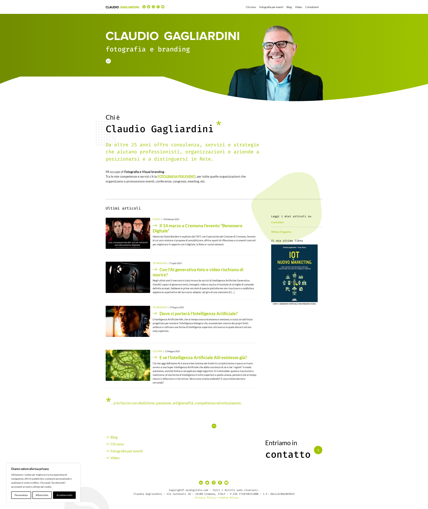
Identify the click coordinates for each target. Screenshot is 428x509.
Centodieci (277, 222)
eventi (156, 219)
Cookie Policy (229, 497)
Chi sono (251, 7)
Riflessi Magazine (281, 231)
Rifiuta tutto (42, 495)
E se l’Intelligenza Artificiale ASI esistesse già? (203, 357)
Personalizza (21, 495)
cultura (157, 351)
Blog (289, 7)
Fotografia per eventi (271, 7)
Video (298, 7)
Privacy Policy (205, 497)
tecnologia (160, 263)
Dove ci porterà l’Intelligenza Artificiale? (198, 313)
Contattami (312, 7)
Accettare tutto (64, 495)
